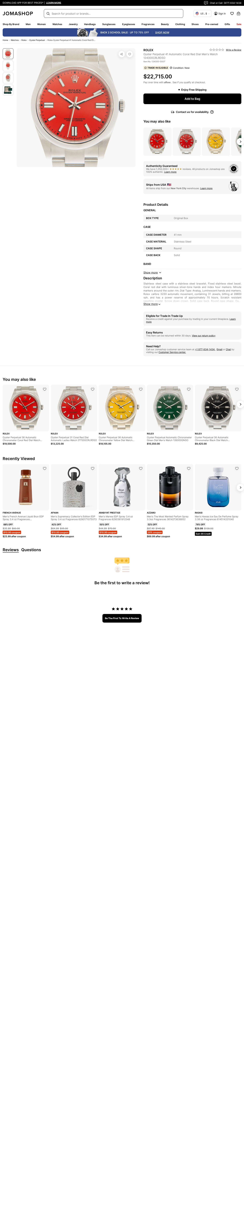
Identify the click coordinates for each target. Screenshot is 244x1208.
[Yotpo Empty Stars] (216, 49)
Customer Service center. (172, 352)
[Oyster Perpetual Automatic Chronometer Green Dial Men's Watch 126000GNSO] (189, 389)
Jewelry (73, 24)
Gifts (227, 24)
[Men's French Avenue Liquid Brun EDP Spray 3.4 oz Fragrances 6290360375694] (44, 468)
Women (41, 24)
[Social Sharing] (122, 54)
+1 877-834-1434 (205, 349)
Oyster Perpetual (37, 40)
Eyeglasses (128, 24)
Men (28, 24)
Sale (239, 24)
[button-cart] (239, 13)
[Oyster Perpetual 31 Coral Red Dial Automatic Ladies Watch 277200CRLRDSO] (92, 389)
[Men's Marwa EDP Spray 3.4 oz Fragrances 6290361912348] (141, 468)
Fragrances (148, 24)
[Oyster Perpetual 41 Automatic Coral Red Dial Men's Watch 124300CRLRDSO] (129, 54)
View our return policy (203, 335)
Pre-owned (211, 24)
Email (219, 349)
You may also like (157, 121)
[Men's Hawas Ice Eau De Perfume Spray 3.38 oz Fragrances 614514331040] (237, 468)
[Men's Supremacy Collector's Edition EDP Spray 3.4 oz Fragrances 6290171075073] (92, 468)
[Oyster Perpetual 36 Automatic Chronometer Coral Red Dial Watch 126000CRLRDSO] (44, 389)
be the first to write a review (122, 618)
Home (5, 40)
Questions (31, 550)
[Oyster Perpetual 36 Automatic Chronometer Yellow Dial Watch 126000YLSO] (141, 389)
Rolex (24, 40)
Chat (228, 349)
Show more (150, 304)
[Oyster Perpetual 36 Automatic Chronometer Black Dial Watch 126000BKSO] (237, 389)
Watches (57, 24)
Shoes (195, 24)
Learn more (170, 171)
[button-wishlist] (232, 13)
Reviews (11, 550)
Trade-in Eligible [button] (158, 67)
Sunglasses (109, 24)
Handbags (90, 24)
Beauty (165, 24)
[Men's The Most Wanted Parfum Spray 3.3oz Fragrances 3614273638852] (189, 468)
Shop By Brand (11, 24)
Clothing (180, 24)
